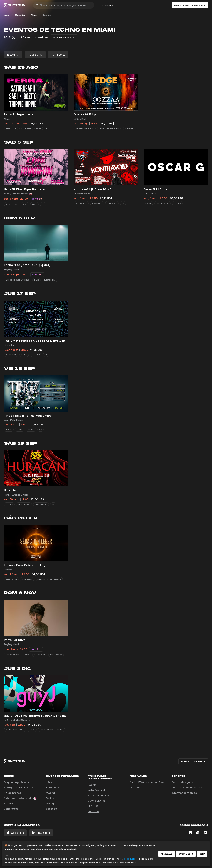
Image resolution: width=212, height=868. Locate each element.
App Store (17, 832)
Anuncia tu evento (191, 761)
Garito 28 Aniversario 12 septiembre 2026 (156, 782)
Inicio (7, 14)
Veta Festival (96, 790)
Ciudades (20, 14)
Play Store (43, 832)
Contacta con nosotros (186, 787)
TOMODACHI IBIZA (99, 795)
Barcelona (52, 787)
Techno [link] (47, 14)
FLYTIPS (93, 806)
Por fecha (58, 54)
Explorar (107, 5)
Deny (202, 854)
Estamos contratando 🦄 (20, 798)
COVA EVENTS (96, 801)
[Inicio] (14, 5)
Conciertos (11, 808)
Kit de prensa (12, 793)
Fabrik (92, 785)
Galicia (50, 798)
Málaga (50, 803)
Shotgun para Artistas (18, 787)
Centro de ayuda (182, 782)
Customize (184, 854)
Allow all (166, 854)
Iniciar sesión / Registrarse (190, 5)
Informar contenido (184, 793)
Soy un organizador (16, 782)
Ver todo (51, 808)
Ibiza (49, 782)
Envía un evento (62, 37)
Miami (34, 14)
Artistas (9, 803)
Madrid (50, 793)
